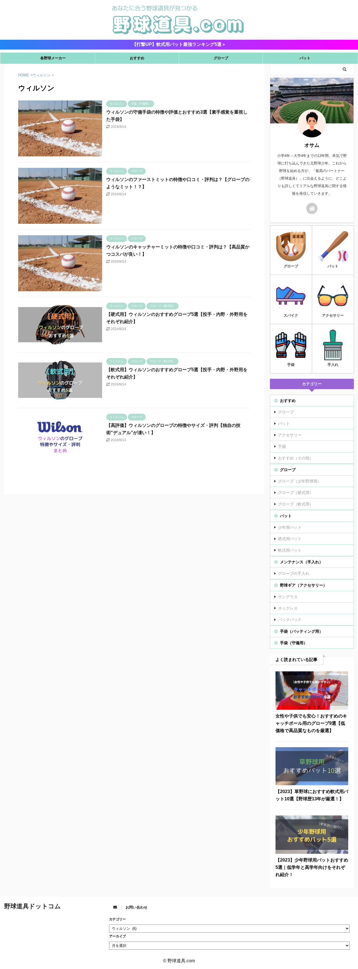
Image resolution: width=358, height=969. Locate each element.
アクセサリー (290, 435)
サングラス (288, 596)
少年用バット (290, 527)
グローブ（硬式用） (295, 492)
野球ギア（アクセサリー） (303, 585)
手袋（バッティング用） (301, 631)
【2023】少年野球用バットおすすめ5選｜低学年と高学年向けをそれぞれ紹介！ (311, 867)
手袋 (282, 446)
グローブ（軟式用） (295, 504)
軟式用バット (290, 550)
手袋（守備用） (293, 643)
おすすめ (137, 58)
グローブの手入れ (293, 573)
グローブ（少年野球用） (299, 481)
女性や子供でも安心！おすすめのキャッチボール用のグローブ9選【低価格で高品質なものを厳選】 (311, 723)
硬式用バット (290, 539)
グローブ (221, 58)
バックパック (290, 619)
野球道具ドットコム (32, 906)
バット (305, 58)
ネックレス (288, 608)
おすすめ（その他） (295, 458)
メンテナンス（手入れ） (301, 562)
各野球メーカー (53, 58)
